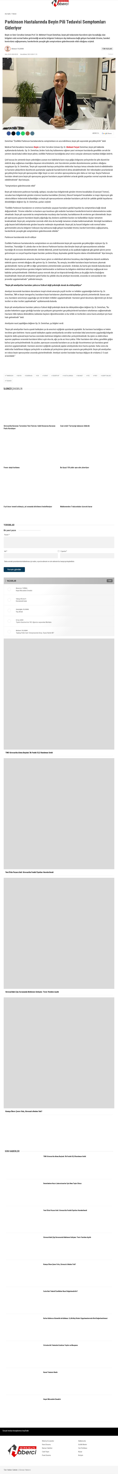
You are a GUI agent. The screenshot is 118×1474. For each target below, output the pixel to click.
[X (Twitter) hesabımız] (33, 1470)
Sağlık (5, 52)
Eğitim (5, 47)
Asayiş (5, 33)
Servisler (6, 61)
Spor (5, 38)
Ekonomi (6, 24)
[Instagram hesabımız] (49, 1470)
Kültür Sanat (8, 56)
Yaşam (5, 42)
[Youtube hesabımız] (66, 1470)
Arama (94, 11)
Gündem (6, 19)
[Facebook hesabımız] (17, 1470)
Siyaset (6, 28)
